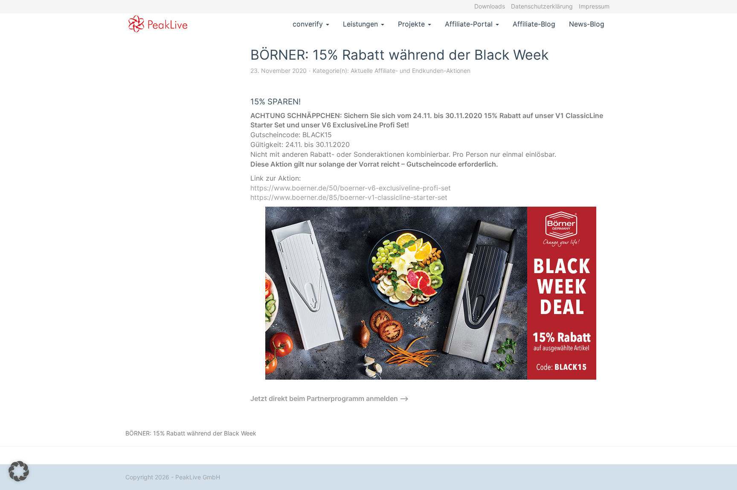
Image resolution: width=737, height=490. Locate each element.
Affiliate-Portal (470, 24)
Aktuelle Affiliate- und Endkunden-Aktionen (410, 70)
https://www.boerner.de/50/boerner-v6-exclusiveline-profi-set (350, 188)
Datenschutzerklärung (542, 6)
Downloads (489, 6)
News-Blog (586, 24)
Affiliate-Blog (534, 24)
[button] (19, 471)
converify (309, 24)
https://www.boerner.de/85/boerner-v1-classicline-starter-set (348, 197)
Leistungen (361, 24)
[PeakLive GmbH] (158, 24)
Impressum (594, 6)
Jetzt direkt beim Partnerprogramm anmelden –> (329, 398)
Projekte (412, 24)
